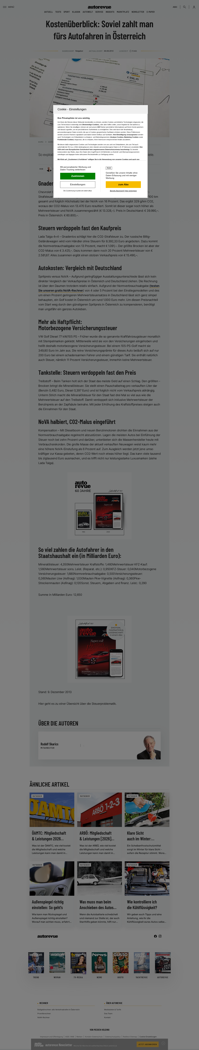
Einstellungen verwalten (77, 184)
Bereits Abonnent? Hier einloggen (123, 191)
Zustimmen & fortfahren (77, 176)
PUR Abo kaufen (123, 184)
